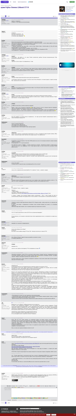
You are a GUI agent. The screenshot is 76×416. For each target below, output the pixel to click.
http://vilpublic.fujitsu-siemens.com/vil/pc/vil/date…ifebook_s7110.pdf (35, 193)
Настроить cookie (30, 411)
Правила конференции (29, 410)
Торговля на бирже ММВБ (64, 24)
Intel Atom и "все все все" (64, 33)
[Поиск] (67, 2)
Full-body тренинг (63, 23)
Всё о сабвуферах (63, 18)
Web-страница (4, 81)
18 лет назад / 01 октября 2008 (18, 302)
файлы (19, 387)
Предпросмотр (25, 400)
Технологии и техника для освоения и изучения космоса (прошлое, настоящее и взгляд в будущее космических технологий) (67, 27)
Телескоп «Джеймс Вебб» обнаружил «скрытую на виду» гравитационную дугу (66, 120)
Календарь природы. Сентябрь (66, 96)
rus (54, 385)
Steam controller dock (64, 88)
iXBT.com (22, 413)
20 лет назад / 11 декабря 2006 (17, 200)
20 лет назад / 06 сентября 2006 (17, 54)
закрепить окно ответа (7, 389)
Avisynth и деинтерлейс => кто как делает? (67, 171)
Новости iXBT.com (62, 98)
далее (9, 16)
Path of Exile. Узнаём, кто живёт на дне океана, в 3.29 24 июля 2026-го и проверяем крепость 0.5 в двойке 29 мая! (67, 16)
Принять (48, 414)
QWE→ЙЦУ (13, 387)
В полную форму (54, 400)
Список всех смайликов (7, 388)
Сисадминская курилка (64, 38)
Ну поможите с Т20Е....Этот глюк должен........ (67, 168)
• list (41, 385)
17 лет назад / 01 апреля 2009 (17, 341)
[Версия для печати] (53, 16)
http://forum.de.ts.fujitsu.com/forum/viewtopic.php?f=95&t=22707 (27, 343)
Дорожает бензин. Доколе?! (64, 39)
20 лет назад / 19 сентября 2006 (17, 131)
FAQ (37, 410)
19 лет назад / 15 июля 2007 (17, 210)
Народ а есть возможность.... (64, 170)
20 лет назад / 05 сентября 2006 (17, 19)
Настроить (54, 414)
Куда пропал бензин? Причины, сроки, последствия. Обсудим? (66, 37)
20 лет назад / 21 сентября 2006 (17, 161)
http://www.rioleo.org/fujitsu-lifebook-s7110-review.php (22, 347)
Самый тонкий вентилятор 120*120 (66, 90)
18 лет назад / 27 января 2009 (17, 333)
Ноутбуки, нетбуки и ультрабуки (6, 5)
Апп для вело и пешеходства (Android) (66, 34)
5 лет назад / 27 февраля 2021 (17, 373)
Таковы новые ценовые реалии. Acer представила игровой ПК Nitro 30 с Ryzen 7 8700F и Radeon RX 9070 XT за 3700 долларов (67, 108)
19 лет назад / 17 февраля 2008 (17, 293)
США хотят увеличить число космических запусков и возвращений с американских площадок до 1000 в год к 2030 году (67, 114)
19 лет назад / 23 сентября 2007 (17, 242)
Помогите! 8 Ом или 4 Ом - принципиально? (67, 177)
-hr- (52, 385)
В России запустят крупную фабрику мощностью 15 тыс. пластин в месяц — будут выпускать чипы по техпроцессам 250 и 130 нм (67, 111)
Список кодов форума (8, 387)
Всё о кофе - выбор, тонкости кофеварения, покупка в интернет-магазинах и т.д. (67, 22)
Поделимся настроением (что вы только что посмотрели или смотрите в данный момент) (67, 46)
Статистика (40, 410)
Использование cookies (23, 411)
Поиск (35, 410)
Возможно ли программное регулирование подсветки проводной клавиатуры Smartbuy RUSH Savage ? (68, 95)
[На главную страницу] (5, 2)
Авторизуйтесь (14, 400)
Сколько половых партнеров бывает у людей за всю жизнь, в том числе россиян (67, 48)
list (43, 385)
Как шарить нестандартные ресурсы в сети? (67, 165)
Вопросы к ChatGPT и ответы (64, 44)
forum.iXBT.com (41, 413)
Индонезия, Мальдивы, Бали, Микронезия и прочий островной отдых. (67, 42)
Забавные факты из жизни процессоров (66, 179)
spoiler (31, 385)
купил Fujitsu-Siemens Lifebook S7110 (15, 7)
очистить (22, 387)
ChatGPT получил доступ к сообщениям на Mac (67, 100)
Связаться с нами (23, 410)
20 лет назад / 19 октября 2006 (17, 168)
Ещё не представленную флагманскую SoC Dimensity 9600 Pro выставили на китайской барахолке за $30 (67, 126)
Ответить (55, 19)
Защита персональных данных (39, 411)
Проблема (63, 89)
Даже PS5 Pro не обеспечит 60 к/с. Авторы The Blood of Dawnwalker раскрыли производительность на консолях (67, 105)
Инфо (53, 19)
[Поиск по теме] (55, 16)
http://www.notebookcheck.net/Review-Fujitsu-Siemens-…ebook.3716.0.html (26, 346)
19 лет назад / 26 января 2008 (17, 252)
